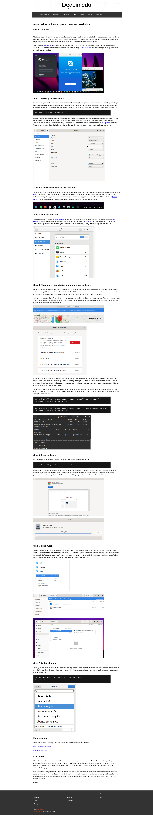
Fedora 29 (47, 45)
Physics (99, 15)
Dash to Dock (59, 219)
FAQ (35, 800)
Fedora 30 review (85, 48)
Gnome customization (40, 750)
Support (69, 797)
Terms (36, 804)
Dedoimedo (76, 5)
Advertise (70, 794)
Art (74, 15)
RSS (43, 809)
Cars (90, 15)
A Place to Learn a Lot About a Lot (76, 9)
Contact (36, 797)
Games (55, 15)
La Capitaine (105, 123)
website (35, 194)
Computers (43, 15)
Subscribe (70, 800)
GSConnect (88, 221)
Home (102, 794)
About (35, 794)
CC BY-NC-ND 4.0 (38, 811)
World (65, 15)
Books (82, 15)
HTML (37, 809)
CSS (40, 809)
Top (101, 797)
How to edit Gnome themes (42, 746)
